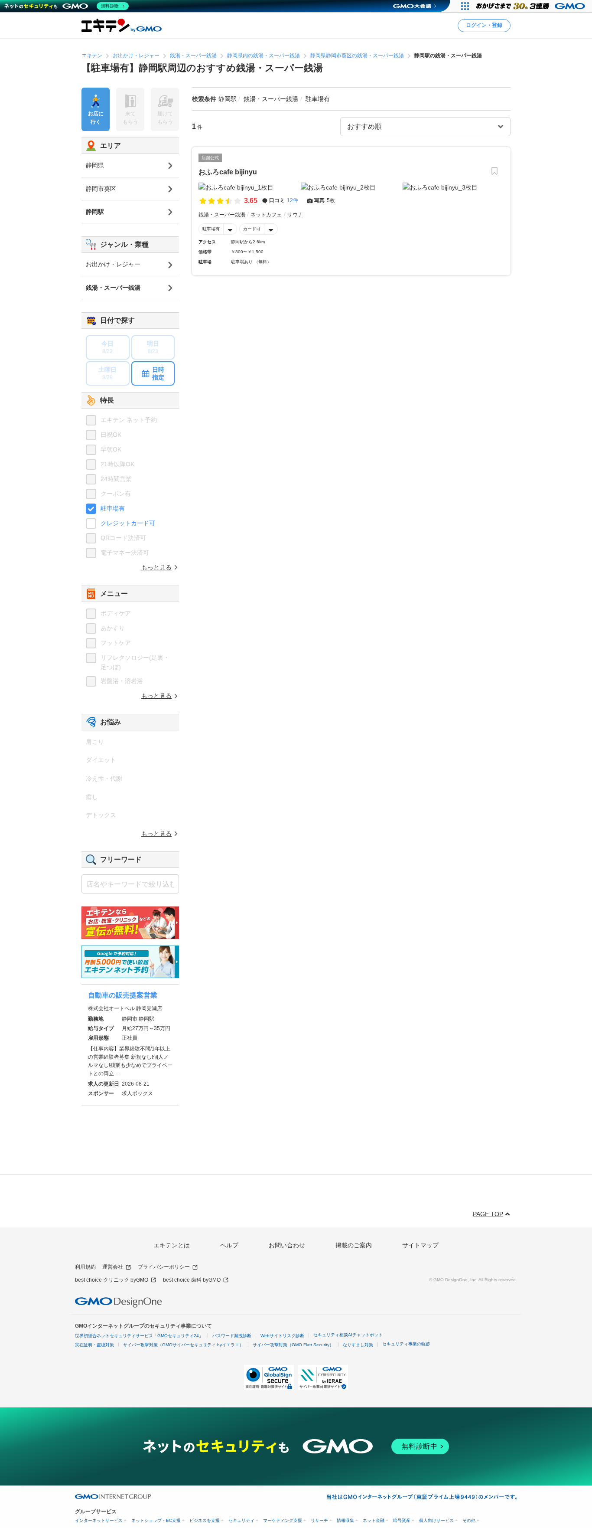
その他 (468, 1520)
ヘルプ (229, 1245)
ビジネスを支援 (204, 1520)
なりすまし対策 (358, 1344)
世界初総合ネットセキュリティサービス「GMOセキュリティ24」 (139, 1335)
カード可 (251, 228)
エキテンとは (171, 1245)
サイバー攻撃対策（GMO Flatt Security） (293, 1344)
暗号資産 (401, 1520)
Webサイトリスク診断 (282, 1335)
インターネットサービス (99, 1520)
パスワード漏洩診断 (231, 1335)
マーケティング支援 (282, 1520)
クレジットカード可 (128, 523)
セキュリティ (241, 1520)
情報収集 (345, 1520)
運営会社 (112, 1267)
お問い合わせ (287, 1245)
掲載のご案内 (353, 1245)
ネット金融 (373, 1520)
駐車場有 (211, 228)
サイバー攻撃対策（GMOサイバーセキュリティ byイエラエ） (183, 1344)
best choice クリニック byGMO (111, 1280)
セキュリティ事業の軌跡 (406, 1343)
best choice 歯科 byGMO (192, 1280)
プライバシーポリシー (164, 1267)
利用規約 (85, 1267)
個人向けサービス (436, 1520)
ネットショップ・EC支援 (156, 1520)
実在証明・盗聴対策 (94, 1344)
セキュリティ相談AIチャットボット (348, 1334)
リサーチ (319, 1520)
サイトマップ (420, 1245)
